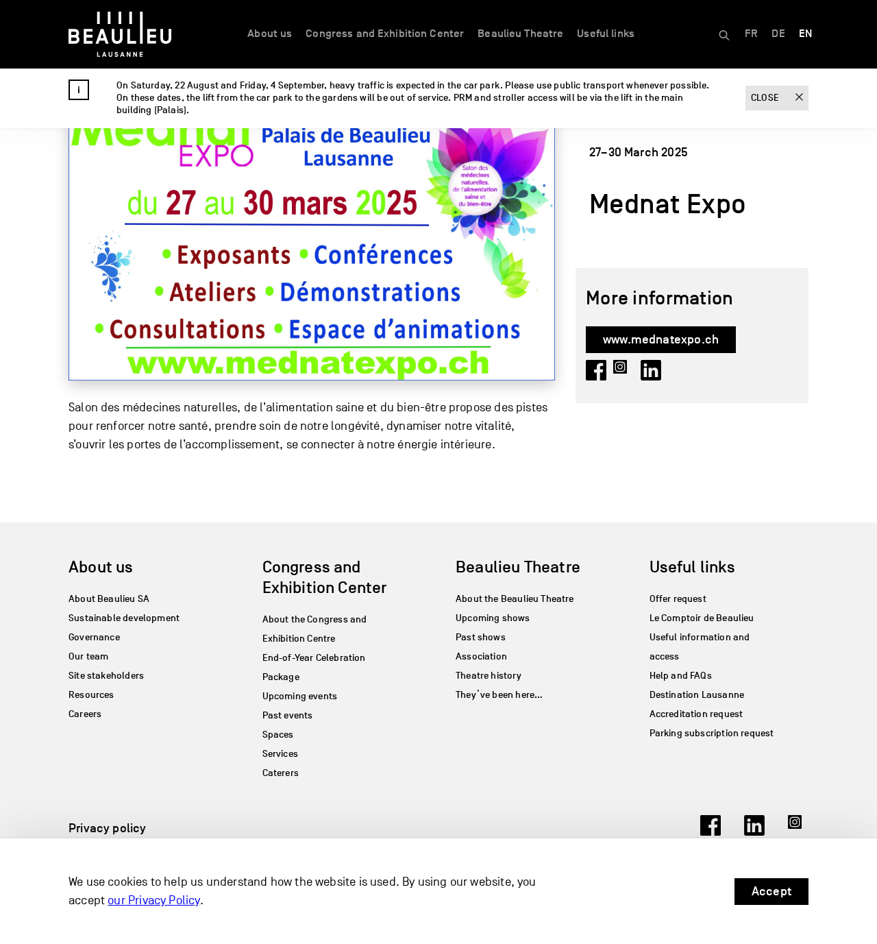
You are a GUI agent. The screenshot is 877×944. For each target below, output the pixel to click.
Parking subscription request (712, 733)
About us (269, 33)
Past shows (481, 637)
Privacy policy (108, 828)
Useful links (605, 33)
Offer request (678, 599)
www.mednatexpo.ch (661, 339)
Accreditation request (696, 714)
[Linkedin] (754, 831)
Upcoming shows (493, 618)
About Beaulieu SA (109, 599)
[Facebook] (710, 831)
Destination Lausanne (697, 695)
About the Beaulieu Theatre (515, 599)
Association (481, 656)
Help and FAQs (681, 675)
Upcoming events (300, 696)
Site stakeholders (106, 675)
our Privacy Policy (153, 900)
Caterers (280, 773)
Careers (85, 714)
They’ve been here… (499, 695)
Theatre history (488, 675)
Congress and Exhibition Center (385, 33)
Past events (287, 715)
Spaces (278, 734)
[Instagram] (798, 831)
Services (280, 754)
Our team (88, 656)
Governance (94, 637)
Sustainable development (124, 618)
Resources (91, 695)
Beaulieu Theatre (520, 33)
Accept (771, 891)
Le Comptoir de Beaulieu (702, 618)
